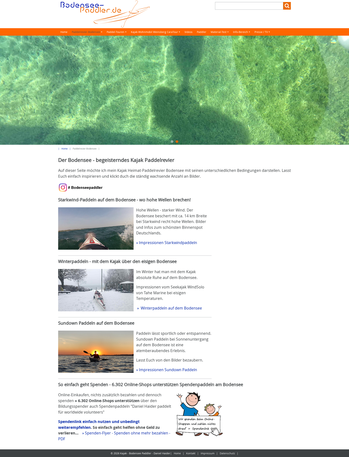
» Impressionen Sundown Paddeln (166, 369)
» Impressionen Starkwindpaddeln (166, 242)
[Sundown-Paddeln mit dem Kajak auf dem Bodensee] (96, 352)
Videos (188, 32)
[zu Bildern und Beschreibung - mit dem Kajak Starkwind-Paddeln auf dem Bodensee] (96, 228)
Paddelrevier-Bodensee (87, 33)
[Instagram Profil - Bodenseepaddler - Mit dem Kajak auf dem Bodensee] (81, 187)
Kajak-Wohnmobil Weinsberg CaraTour (156, 33)
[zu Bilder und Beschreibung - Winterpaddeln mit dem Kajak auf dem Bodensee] (96, 290)
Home (63, 32)
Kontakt (190, 453)
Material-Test (220, 33)
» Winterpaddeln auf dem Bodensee (169, 308)
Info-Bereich (242, 33)
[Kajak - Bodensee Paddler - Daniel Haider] (115, 14)
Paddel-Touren (117, 33)
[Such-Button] (287, 6)
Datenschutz (227, 453)
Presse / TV (262, 33)
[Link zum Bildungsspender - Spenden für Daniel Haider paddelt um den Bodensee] (200, 415)
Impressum (207, 453)
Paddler (201, 32)
